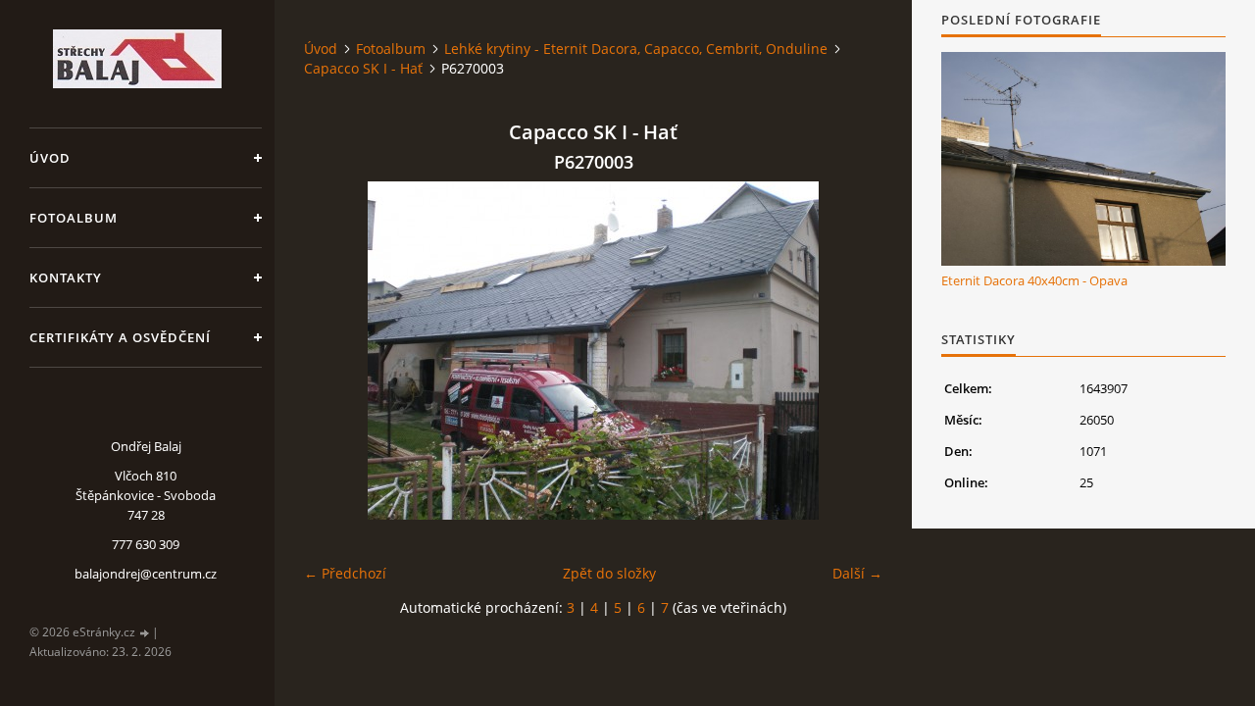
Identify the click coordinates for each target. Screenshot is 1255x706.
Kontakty (65, 277)
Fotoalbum (73, 218)
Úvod (50, 158)
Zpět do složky (609, 573)
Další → (857, 573)
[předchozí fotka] (336, 350)
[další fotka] (850, 350)
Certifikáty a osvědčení (120, 337)
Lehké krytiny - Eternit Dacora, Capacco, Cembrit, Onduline (636, 48)
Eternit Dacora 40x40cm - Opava (1034, 280)
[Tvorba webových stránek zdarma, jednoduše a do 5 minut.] (145, 633)
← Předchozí (345, 573)
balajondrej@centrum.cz (146, 573)
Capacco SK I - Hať (363, 68)
